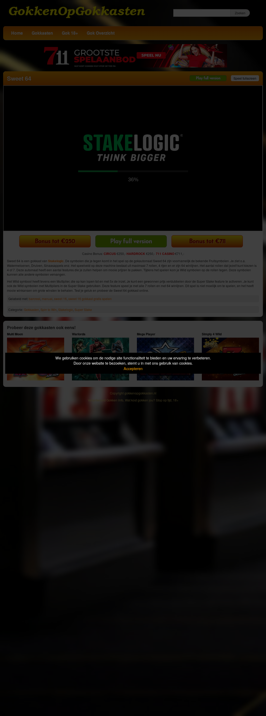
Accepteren (133, 368)
